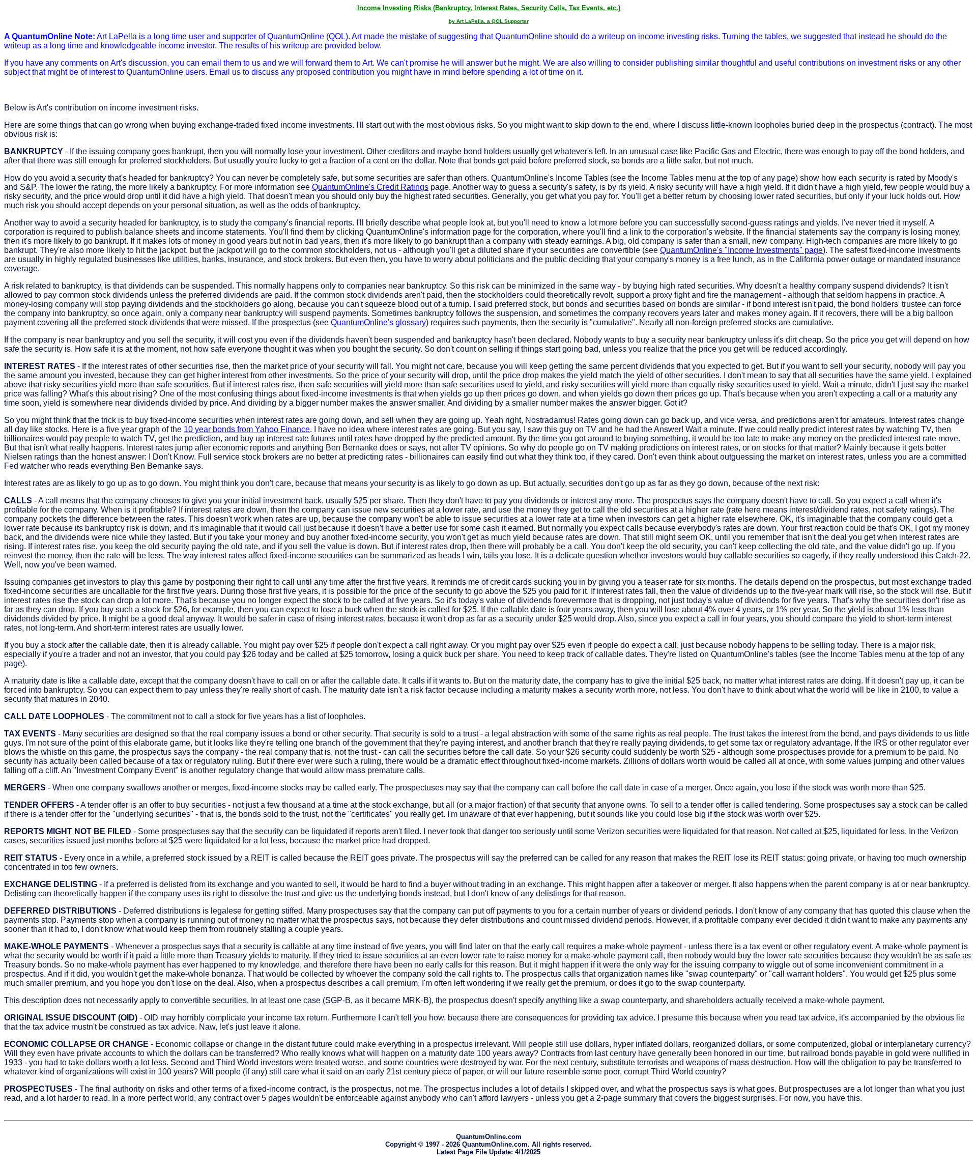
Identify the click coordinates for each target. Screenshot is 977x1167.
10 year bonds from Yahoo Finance (247, 429)
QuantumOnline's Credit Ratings (370, 187)
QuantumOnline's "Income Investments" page (741, 250)
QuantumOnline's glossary (378, 322)
